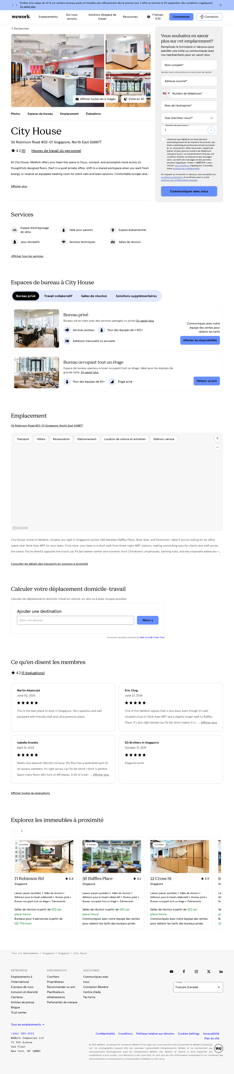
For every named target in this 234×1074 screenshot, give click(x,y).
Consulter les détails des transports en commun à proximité (49, 563)
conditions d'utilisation (172, 177)
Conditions (125, 1033)
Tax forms (89, 997)
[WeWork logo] (21, 16)
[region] (117, 482)
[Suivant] (16, 5)
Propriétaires (55, 981)
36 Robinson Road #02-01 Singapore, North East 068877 (47, 425)
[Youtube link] (171, 971)
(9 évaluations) (33, 673)
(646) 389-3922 (22, 1033)
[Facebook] (184, 971)
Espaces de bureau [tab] (40, 114)
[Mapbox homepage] (20, 528)
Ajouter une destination (39, 611)
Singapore (48, 953)
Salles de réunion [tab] (94, 296)
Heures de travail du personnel (56, 151)
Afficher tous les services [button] (27, 256)
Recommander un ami (61, 987)
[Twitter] (209, 971)
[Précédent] (13, 5)
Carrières (17, 997)
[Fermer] (220, 5)
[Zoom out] (217, 447)
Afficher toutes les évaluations (30, 793)
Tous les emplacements (25, 953)
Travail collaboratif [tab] (58, 296)
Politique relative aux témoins (155, 1033)
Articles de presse (22, 1002)
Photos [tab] (15, 114)
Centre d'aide (92, 992)
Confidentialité (105, 1033)
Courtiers (53, 976)
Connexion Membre (95, 987)
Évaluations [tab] (93, 114)
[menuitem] (48, 17)
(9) (23, 151)
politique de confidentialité (186, 169)
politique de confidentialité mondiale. (179, 180)
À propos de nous (22, 987)
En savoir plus (27, 6)
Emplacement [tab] (69, 114)
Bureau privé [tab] (25, 296)
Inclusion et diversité (24, 992)
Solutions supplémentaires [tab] (136, 296)
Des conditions (182, 166)
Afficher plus (19, 186)
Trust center (19, 1012)
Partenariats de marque (62, 1002)
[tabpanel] (81, 70)
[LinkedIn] (221, 971)
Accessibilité (211, 1033)
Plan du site (211, 1038)
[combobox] (166, 93)
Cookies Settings (188, 1033)
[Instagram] (196, 971)
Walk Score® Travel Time (152, 637)
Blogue (15, 1007)
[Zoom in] (217, 438)
